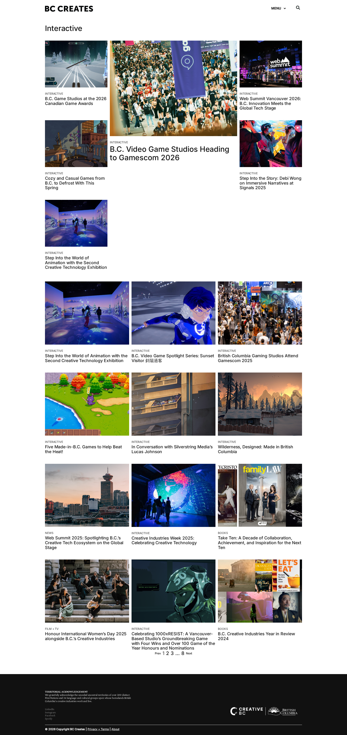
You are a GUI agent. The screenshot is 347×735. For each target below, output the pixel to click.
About (115, 729)
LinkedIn (49, 709)
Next (189, 653)
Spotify (48, 718)
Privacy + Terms (98, 729)
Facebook (50, 715)
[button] (298, 8)
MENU (276, 8)
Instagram (50, 712)
